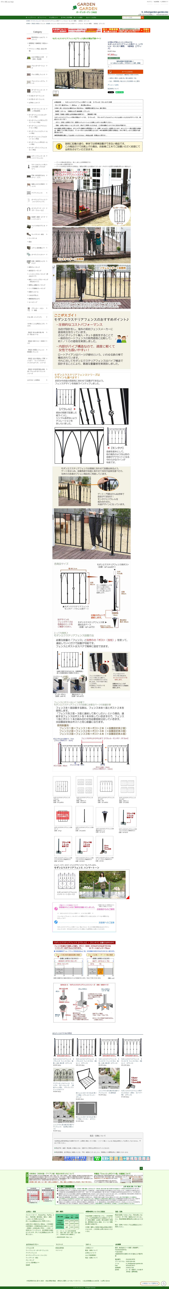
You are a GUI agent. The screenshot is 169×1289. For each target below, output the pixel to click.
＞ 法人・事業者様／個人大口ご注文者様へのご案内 (124, 81)
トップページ (32, 17)
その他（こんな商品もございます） (36, 325)
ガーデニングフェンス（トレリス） (37, 1255)
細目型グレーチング (35, 270)
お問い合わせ (106, 1281)
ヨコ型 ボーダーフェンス (36, 96)
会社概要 (118, 1244)
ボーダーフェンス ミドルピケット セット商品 (38, 138)
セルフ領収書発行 (90, 1255)
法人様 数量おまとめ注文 (91, 1281)
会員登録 (156, 1)
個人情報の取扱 (51, 1281)
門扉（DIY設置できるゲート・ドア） (38, 176)
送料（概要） (60, 1211)
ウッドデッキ (33, 238)
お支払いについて (90, 1253)
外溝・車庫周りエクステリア (38, 262)
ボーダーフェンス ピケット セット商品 (38, 132)
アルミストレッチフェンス (38, 82)
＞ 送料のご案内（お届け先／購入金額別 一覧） (122, 78)
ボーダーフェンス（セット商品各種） (38, 110)
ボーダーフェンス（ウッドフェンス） (38, 91)
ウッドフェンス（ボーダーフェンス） (37, 1250)
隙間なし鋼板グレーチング (37, 285)
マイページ (42, 17)
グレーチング (30, 1260)
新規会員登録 (60, 1248)
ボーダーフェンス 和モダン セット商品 (38, 143)
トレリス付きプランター (38, 226)
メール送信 (79, 17)
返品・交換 (118, 1211)
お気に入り (54, 17)
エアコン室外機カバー (38, 248)
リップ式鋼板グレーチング (37, 288)
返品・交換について (91, 1257)
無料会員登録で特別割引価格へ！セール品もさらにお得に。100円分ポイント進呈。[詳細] (125, 62)
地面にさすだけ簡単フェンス (38, 185)
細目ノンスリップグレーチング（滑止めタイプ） (38, 280)
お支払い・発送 (31, 1211)
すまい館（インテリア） (34, 317)
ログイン (150, 1)
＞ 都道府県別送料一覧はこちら (64, 1237)
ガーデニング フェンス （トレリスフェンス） (39, 200)
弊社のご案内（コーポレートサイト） (69, 1281)
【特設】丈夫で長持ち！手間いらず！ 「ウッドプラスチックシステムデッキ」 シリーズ (36, 360)
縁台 (30, 241)
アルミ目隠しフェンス (38, 74)
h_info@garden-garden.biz (155, 12)
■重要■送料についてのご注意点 (95, 1211)
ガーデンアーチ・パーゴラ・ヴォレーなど (38, 209)
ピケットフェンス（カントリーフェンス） (38, 157)
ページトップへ (141, 1168)
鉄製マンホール (33, 292)
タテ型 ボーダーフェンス (36, 99)
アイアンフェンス (35, 21)
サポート (88, 1244)
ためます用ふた (33, 295)
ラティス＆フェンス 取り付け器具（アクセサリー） (38, 167)
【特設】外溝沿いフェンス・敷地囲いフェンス (43, 23)
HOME (28, 21)
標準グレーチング (34, 267)
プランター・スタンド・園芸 (37, 309)
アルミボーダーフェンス (38, 67)
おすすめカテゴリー (32, 1244)
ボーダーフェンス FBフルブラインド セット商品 (38, 121)
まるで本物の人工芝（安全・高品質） (37, 58)
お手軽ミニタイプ (34, 102)
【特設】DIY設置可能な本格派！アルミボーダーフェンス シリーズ (36, 371)
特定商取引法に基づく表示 (35, 1281)
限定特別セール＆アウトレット (38, 38)
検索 (142, 17)
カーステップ (33, 302)
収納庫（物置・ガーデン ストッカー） (38, 218)
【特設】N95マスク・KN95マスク (36, 342)
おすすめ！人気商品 (33, 380)
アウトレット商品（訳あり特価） (38, 50)
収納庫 (28, 1265)
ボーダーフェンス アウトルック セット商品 (38, 127)
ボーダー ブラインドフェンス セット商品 (38, 149)
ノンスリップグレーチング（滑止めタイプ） (38, 275)
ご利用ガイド (164, 1)
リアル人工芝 (30, 1248)
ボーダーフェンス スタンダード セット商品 (38, 116)
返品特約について (113, 88)
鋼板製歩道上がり (34, 298)
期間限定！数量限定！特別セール (38, 44)
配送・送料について (91, 1250)
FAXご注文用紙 (67, 17)
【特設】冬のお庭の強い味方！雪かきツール (35, 333)
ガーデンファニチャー (38, 254)
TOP (164, 1284)
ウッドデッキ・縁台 (37, 234)
